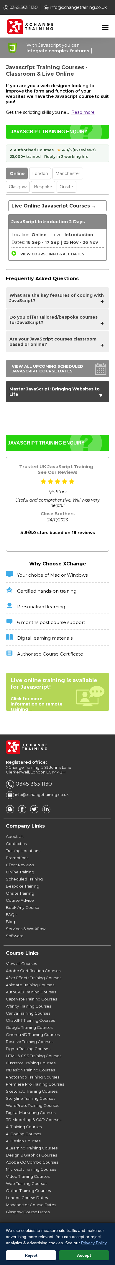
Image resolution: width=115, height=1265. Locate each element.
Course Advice (20, 900)
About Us (14, 836)
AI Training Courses (24, 1126)
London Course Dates (27, 1197)
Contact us (16, 843)
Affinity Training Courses (28, 1006)
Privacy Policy (93, 1242)
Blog (10, 921)
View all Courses (21, 963)
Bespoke (43, 186)
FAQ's (11, 914)
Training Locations (23, 850)
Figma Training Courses (28, 1048)
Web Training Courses (26, 1183)
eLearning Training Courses (32, 1148)
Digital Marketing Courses (30, 1112)
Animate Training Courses (30, 984)
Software (15, 935)
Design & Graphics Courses (31, 1155)
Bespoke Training (22, 886)
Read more (83, 112)
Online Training (20, 872)
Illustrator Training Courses (30, 1062)
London (40, 173)
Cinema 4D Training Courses (33, 1034)
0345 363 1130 (23, 7)
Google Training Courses (29, 1027)
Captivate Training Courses (31, 999)
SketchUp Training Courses (32, 1091)
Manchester (67, 173)
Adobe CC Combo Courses (32, 1162)
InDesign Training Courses (30, 1070)
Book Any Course (22, 907)
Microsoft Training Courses (31, 1169)
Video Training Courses (28, 1176)
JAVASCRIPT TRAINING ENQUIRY (49, 131)
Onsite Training (20, 893)
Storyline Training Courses (30, 1098)
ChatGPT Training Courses (30, 1020)
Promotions (17, 857)
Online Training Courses (28, 1190)
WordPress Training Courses (32, 1105)
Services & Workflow (25, 928)
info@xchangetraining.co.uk (78, 7)
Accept (84, 1255)
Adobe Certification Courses (33, 970)
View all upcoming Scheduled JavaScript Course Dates (47, 368)
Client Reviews (20, 864)
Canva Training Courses (28, 1013)
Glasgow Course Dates (28, 1211)
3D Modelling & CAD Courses (33, 1119)
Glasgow (18, 186)
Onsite (66, 186)
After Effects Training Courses (33, 977)
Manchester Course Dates (31, 1204)
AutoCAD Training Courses (31, 992)
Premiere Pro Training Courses (35, 1084)
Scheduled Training (24, 879)
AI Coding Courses (23, 1133)
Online (17, 173)
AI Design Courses (23, 1140)
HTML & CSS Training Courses (33, 1055)
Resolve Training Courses (29, 1041)
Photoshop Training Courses (32, 1077)
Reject (31, 1255)
